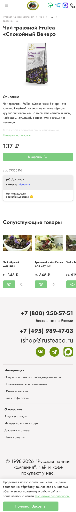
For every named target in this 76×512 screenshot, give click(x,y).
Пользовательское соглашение (25, 384)
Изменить (25, 184)
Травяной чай (11, 21)
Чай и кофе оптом (16, 398)
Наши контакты (14, 437)
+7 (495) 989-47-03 (46, 331)
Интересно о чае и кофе (21, 423)
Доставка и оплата (17, 430)
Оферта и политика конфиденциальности (32, 377)
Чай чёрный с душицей (12, 263)
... (51, 16)
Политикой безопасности (52, 496)
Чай (41, 17)
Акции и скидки (15, 416)
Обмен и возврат (16, 391)
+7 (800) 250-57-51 (47, 313)
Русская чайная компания (18, 17)
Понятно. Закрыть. (31, 506)
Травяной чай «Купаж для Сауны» (49, 263)
